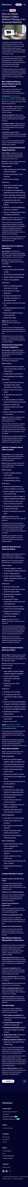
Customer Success (7, 1128)
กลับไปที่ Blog (9, 1081)
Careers (4, 1142)
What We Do (5, 1139)
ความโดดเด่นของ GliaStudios (10, 1111)
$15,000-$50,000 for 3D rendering (11, 726)
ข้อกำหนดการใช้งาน (6, 1179)
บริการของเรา (5, 1114)
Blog (3, 1153)
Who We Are (5, 1137)
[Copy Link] (24, 1081)
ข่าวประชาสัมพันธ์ (6, 1151)
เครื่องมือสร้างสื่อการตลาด (9, 1119)
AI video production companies (13, 100)
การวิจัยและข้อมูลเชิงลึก (8, 1156)
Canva (3, 531)
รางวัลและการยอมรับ (7, 1158)
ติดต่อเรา (18, 4)
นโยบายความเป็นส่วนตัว (18, 1179)
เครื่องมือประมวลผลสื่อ (8, 1116)
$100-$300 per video (13, 724)
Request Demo (6, 1167)
